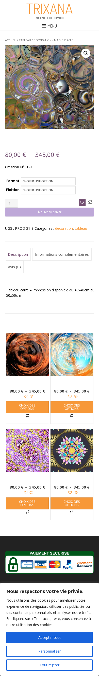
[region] (49, 629)
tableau (25, 40)
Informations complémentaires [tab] (62, 254)
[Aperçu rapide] (31, 396)
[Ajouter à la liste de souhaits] (82, 202)
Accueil (10, 40)
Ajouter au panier (49, 212)
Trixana (49, 8)
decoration (43, 40)
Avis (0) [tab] (14, 266)
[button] (85, 53)
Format (13, 180)
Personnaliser (49, 651)
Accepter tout (49, 637)
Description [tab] (18, 254)
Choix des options (27, 407)
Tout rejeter (49, 665)
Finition (13, 189)
